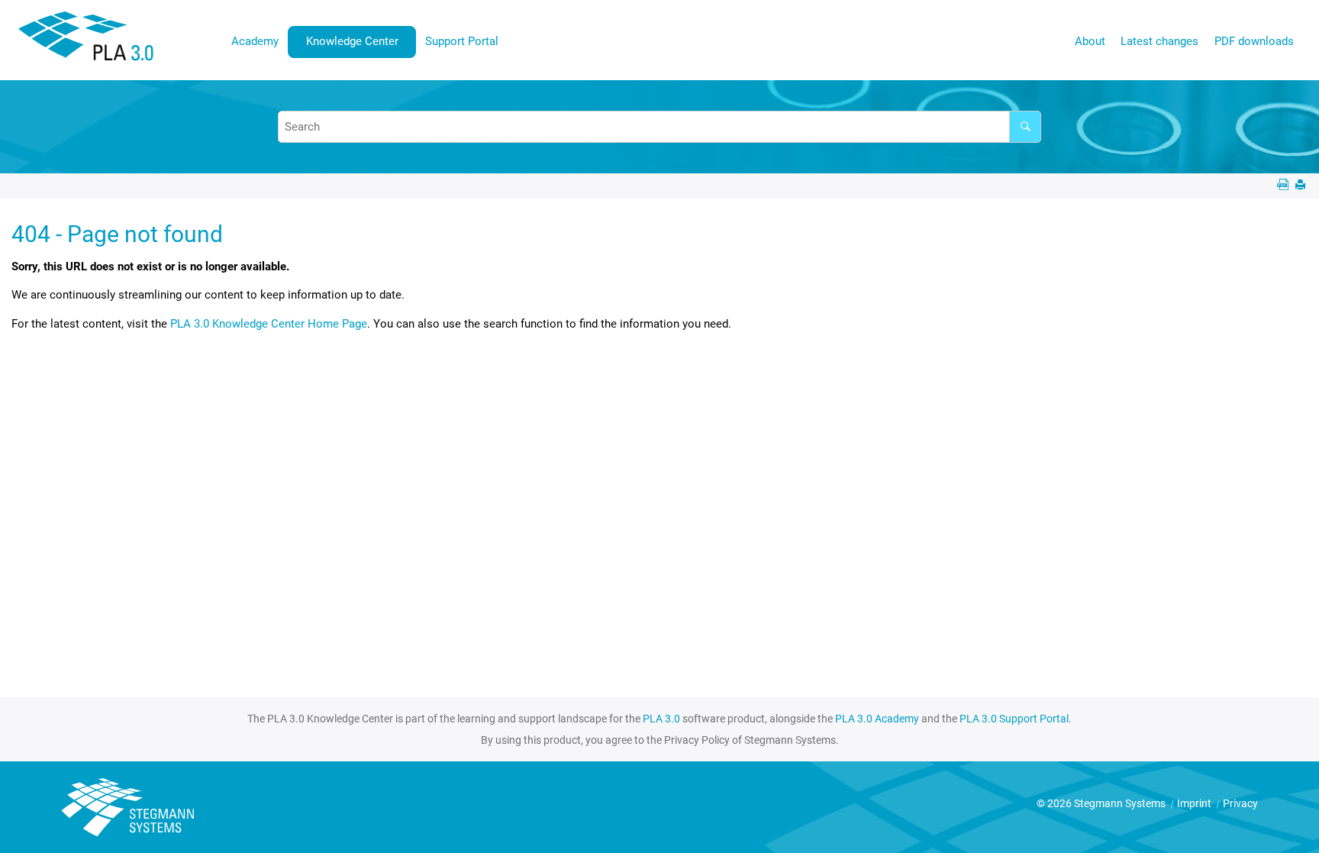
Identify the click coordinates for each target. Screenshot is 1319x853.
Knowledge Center (352, 41)
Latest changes (1159, 41)
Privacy (1240, 803)
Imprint (1195, 803)
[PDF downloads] (1284, 185)
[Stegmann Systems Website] (129, 807)
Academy (255, 41)
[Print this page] (1302, 185)
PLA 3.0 (661, 718)
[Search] (1025, 127)
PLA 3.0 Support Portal (1014, 718)
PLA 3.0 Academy (877, 718)
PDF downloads (1254, 41)
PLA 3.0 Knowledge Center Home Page (268, 324)
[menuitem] (255, 41)
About (1090, 41)
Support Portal (461, 41)
